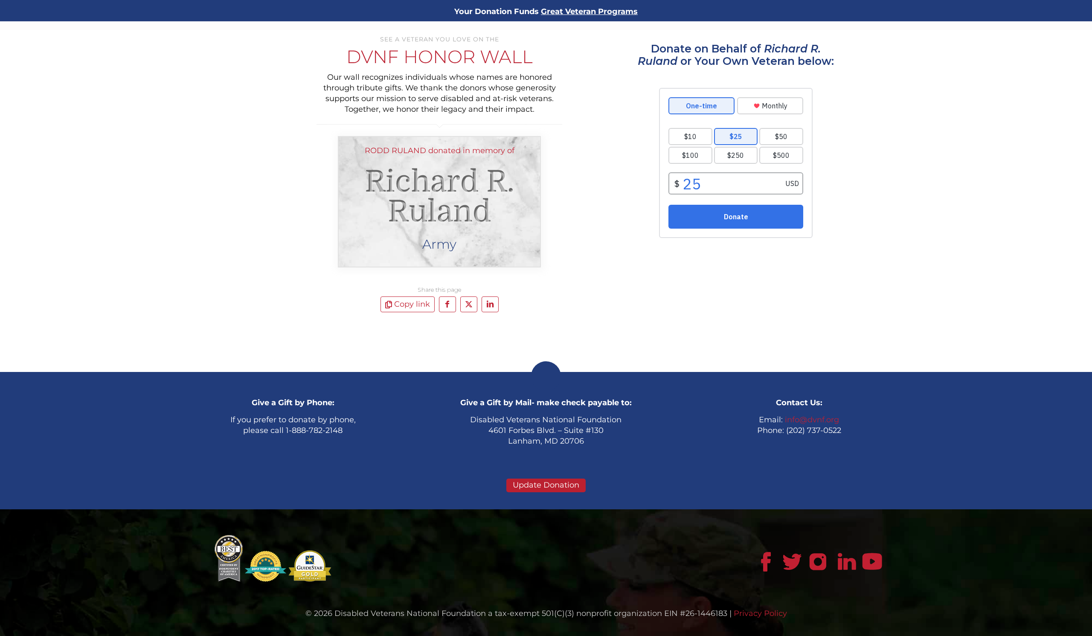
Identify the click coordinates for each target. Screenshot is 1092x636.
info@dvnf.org (812, 419)
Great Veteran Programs (589, 11)
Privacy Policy (760, 613)
